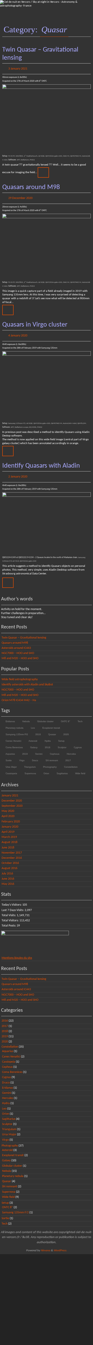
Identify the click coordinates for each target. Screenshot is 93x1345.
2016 (38, 730)
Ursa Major (10, 762)
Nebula (26, 717)
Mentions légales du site (17, 954)
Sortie (8, 756)
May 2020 (8, 807)
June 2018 (8, 843)
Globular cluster (45, 717)
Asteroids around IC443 (16, 644)
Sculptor (62, 743)
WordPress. (60, 1246)
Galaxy (33, 743)
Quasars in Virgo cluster (34, 322)
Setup (61, 736)
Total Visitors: (10, 916)
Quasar (52, 730)
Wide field (80, 769)
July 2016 (7, 869)
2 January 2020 (17, 473)
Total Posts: (9, 921)
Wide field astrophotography (20, 675)
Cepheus (54, 749)
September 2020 (12, 802)
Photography (49, 762)
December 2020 (12, 796)
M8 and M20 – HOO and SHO (20, 654)
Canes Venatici (13, 736)
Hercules (71, 749)
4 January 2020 (17, 333)
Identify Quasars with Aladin (41, 462)
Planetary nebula (14, 723)
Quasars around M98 (31, 186)
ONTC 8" (65, 717)
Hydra (47, 736)
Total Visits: (9, 911)
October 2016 (10, 859)
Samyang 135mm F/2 (16, 730)
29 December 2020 (20, 196)
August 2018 (9, 838)
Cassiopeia (11, 769)
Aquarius (10, 749)
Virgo (21, 756)
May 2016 (8, 880)
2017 (68, 756)
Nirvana (45, 1246)
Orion (46, 769)
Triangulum (29, 762)
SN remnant (51, 756)
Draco (35, 756)
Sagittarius (61, 769)
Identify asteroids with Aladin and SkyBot (27, 680)
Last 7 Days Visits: (13, 906)
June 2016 (8, 874)
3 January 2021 (17, 68)
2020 (66, 730)
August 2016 (9, 864)
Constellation (70, 762)
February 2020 (11, 817)
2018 (47, 743)
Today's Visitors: (12, 900)
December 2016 (12, 854)
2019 (25, 749)
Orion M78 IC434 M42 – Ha (19, 696)
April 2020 (8, 812)
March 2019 (9, 833)
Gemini (38, 749)
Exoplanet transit (51, 723)
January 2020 (10, 822)
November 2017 (12, 848)
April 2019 (8, 828)
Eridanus (10, 717)
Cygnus (77, 743)
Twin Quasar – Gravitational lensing (24, 633)
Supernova (30, 769)
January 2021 (10, 791)
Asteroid (32, 736)
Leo (33, 723)
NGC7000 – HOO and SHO (18, 649)
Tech (79, 717)
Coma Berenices (14, 743)
